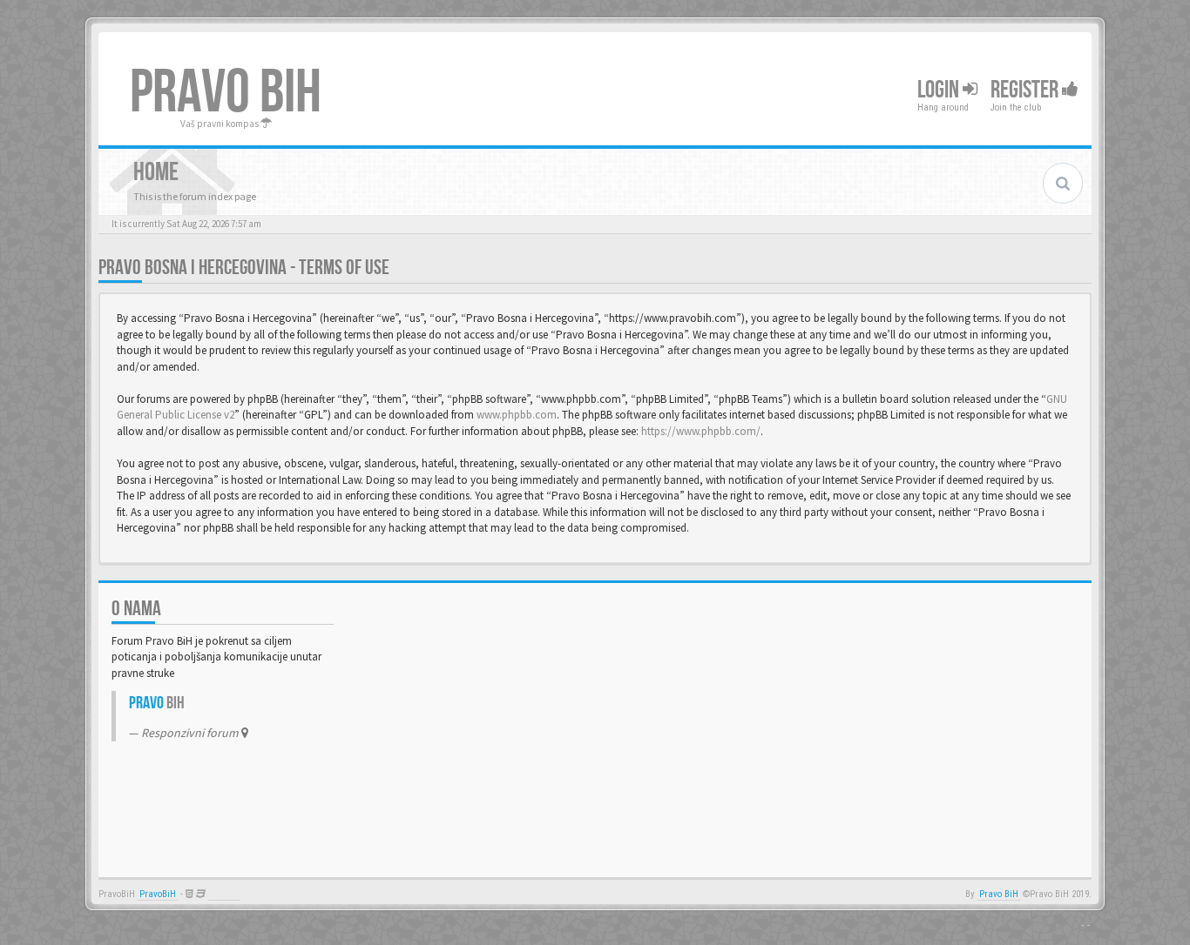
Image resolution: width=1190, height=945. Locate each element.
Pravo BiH (998, 894)
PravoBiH (157, 894)
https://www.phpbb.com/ (701, 431)
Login (940, 90)
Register (1026, 90)
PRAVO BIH (225, 93)
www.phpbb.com (517, 414)
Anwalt (224, 894)
